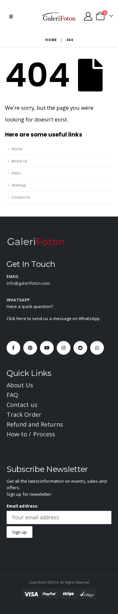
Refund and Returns (35, 424)
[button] (11, 16)
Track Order (24, 414)
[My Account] (88, 16)
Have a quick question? (30, 306)
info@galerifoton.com (28, 283)
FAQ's (16, 172)
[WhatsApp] (97, 348)
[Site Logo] (59, 16)
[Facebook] (13, 348)
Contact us (22, 405)
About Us (19, 160)
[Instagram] (63, 348)
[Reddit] (80, 348)
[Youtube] (47, 348)
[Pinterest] (30, 348)
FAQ (12, 395)
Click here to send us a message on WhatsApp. (54, 318)
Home (16, 148)
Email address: (22, 506)
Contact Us (20, 197)
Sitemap (18, 185)
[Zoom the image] (36, 241)
